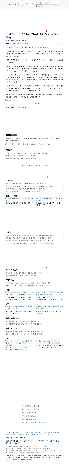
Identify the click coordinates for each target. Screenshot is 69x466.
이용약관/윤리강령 (53, 432)
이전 (24, 165)
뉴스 (18, 4)
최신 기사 (9, 232)
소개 (22, 432)
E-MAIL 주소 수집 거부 (37, 434)
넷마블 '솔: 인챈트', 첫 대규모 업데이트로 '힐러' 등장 (21, 158)
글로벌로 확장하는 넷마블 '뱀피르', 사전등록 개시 (20, 156)
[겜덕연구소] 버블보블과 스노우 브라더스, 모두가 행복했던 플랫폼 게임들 (27, 283)
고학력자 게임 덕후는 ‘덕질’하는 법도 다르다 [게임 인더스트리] (24, 331)
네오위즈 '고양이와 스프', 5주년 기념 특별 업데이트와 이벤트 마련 (25, 189)
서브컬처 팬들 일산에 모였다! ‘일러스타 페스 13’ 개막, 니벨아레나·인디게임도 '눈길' (30, 186)
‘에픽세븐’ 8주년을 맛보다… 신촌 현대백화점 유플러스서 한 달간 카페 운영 (28, 238)
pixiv (7, 338)
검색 (38, 6)
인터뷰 (8, 290)
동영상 (32, 4)
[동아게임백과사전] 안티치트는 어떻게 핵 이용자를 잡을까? (23, 324)
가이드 (26, 4)
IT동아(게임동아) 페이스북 (20, 144)
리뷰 (22, 4)
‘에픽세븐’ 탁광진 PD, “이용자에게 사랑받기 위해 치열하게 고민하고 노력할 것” (29, 240)
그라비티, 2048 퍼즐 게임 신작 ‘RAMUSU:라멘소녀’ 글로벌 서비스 (25, 183)
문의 (27, 432)
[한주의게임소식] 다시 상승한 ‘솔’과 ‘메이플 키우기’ (21, 275)
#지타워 (23, 40)
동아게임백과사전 (12, 318)
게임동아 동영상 (11, 196)
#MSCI (12, 40)
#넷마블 (18, 40)
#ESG (7, 40)
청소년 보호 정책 (23, 434)
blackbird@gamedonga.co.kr (22, 459)
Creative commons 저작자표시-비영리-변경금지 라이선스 (43, 138)
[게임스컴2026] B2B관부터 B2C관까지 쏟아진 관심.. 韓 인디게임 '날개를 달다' (29, 243)
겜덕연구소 (9, 280)
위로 (31, 165)
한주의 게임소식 (11, 270)
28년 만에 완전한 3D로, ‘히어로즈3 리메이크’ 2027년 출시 (23, 191)
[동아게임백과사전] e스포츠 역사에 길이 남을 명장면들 (22, 321)
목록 (38, 165)
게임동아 (8, 138)
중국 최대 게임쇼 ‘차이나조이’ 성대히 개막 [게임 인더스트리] (23, 334)
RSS (47, 434)
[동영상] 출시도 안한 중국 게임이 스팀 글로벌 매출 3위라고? (23, 273)
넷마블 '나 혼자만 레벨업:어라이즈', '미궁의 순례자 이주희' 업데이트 (26, 153)
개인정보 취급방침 (11, 434)
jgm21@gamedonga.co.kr (20, 43)
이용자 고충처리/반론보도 (38, 432)
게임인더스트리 (11, 328)
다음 (44, 165)
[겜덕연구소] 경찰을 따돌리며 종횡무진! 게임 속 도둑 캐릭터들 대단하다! (27, 285)
